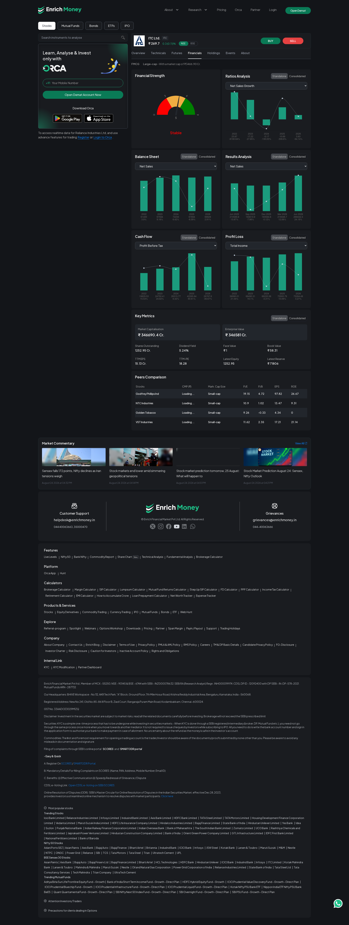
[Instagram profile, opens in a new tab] (161, 526)
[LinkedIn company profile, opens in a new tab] (185, 526)
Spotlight (75, 628)
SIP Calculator (108, 589)
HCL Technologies (166, 862)
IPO (127, 26)
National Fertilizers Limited (61, 838)
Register (83, 137)
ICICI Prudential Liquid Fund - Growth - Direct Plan (197, 887)
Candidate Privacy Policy (257, 644)
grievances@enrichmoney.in (274, 520)
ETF (175, 612)
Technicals (158, 53)
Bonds (93, 26)
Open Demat (298, 10)
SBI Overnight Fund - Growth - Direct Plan (204, 892)
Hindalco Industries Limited (176, 823)
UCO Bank (262, 828)
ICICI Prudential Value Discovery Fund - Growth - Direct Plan (263, 881)
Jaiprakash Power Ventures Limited (88, 833)
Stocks (47, 26)
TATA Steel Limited (211, 817)
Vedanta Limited (65, 823)
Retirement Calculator (59, 595)
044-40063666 (263, 526)
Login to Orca (102, 137)
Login (273, 10)
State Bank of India (234, 823)
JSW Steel (212, 847)
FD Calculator (229, 589)
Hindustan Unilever (208, 862)
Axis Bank (87, 847)
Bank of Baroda (89, 838)
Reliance (88, 852)
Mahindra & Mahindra (88, 867)
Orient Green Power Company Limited (206, 833)
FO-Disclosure (285, 644)
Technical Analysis (152, 556)
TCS (105, 852)
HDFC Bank (187, 862)
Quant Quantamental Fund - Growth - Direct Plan (83, 892)
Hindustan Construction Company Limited (136, 833)
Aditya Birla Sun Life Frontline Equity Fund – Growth (74, 881)
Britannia (151, 847)
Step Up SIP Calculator (203, 589)
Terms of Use (127, 644)
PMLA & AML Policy (169, 644)
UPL (179, 852)
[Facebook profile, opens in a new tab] (169, 526)
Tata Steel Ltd (282, 867)
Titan (147, 852)
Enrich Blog (92, 644)
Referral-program (55, 628)
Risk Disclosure (78, 650)
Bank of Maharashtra (179, 828)
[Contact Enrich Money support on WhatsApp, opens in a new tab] (193, 526)
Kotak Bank (228, 847)
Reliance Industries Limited (82, 817)
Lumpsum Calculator (132, 589)
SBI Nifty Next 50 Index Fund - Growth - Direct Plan (146, 892)
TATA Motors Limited (236, 817)
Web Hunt (186, 612)
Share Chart (128, 556)
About (169, 10)
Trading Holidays (230, 628)
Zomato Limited (243, 828)
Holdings (213, 53)
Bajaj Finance (119, 847)
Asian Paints (72, 847)
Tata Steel (135, 852)
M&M (282, 847)
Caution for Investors (103, 650)
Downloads (133, 628)
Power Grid (73, 852)
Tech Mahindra (81, 872)
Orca (238, 10)
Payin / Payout (194, 628)
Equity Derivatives (68, 612)
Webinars (90, 628)
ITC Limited (274, 862)
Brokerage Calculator (209, 556)
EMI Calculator (84, 595)
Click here (167, 796)
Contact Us (75, 644)
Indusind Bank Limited (135, 817)
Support (211, 628)
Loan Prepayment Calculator (149, 595)
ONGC (60, 852)
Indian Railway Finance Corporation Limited (110, 828)
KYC (46, 667)
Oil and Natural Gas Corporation (151, 867)
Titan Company (102, 872)
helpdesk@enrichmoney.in (74, 520)
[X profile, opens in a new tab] (153, 526)
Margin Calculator (85, 589)
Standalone (279, 76)
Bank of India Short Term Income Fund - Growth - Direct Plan (143, 881)
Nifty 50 (66, 556)
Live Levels (50, 556)
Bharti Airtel (136, 847)
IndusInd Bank (168, 847)
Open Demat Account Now (83, 95)
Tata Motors (118, 852)
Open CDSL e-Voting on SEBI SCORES (92, 785)
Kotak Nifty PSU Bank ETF (245, 887)
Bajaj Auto (102, 847)
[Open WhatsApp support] (338, 904)
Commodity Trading (94, 612)
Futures (177, 53)
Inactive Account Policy (134, 650)
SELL (293, 40)
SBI (98, 852)
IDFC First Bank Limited (279, 833)
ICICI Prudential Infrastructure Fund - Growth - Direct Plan (130, 887)
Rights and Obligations (165, 650)
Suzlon (50, 828)
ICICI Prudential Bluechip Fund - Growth (69, 887)
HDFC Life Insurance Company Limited (134, 823)
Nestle (291, 847)
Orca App (50, 573)
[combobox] (83, 37)
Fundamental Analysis (180, 556)
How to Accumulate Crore (113, 595)
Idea (298, 823)
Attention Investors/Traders (65, 901)
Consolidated (297, 76)
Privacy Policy (146, 644)
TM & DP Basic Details (226, 644)
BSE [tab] (192, 43)
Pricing (221, 10)
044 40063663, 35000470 (70, 526)
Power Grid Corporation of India (192, 867)
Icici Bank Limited (54, 817)
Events (230, 53)
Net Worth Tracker (181, 595)
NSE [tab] (183, 43)
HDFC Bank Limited (185, 817)
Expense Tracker (206, 595)
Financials (195, 53)
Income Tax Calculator (275, 589)
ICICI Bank (185, 847)
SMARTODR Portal (84, 763)
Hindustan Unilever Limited (263, 823)
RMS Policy (190, 644)
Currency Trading (120, 612)
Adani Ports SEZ (53, 847)
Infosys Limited (110, 817)
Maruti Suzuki (268, 847)
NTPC (49, 852)
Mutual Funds (70, 26)
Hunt (63, 573)
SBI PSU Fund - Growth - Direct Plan (253, 892)
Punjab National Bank (69, 828)
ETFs (111, 26)
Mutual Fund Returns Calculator (167, 589)
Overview (138, 53)
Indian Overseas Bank (151, 828)
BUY (270, 40)
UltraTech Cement (125, 872)
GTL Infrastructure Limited (247, 833)
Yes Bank (287, 823)
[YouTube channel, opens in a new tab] (177, 526)
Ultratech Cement (163, 852)
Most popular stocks (60, 808)
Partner (255, 10)
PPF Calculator (250, 589)
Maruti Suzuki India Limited (93, 823)
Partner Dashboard (89, 667)
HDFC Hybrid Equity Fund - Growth (203, 881)
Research (194, 10)
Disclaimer (109, 644)
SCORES (66, 763)
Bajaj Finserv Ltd (98, 862)
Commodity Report (102, 556)
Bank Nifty (80, 556)
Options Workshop (111, 628)
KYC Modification (64, 667)
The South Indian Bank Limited (212, 828)
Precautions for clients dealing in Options (72, 910)
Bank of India (172, 833)
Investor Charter (55, 650)
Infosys (198, 847)
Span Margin (175, 628)
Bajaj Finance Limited (207, 823)
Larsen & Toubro (247, 847)
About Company (54, 644)
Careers (205, 644)
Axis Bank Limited (161, 817)
